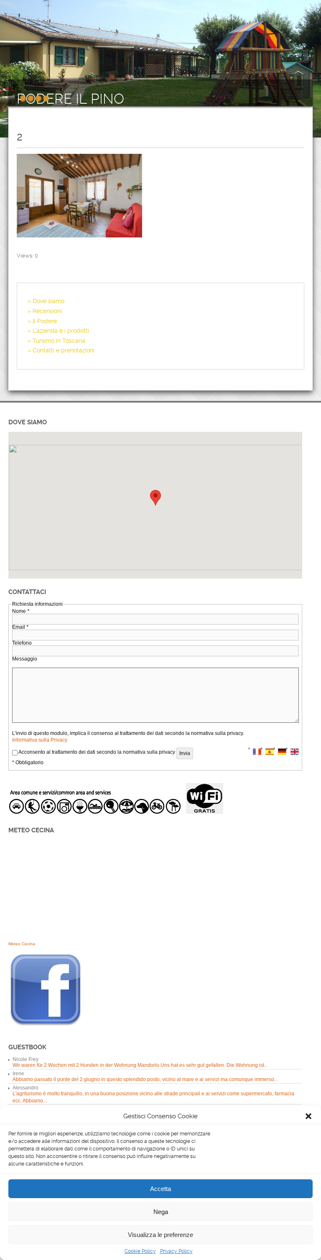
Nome (20, 611)
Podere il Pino (70, 99)
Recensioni (47, 311)
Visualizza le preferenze (160, 1234)
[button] (308, 1116)
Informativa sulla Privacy (39, 740)
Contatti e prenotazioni (63, 350)
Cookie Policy (140, 1251)
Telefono (22, 643)
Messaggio (24, 659)
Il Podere (45, 321)
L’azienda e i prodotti (61, 330)
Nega (160, 1211)
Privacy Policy (176, 1251)
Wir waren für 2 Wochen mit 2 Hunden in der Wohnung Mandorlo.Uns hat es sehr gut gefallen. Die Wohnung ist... (140, 1065)
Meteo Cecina (21, 943)
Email (20, 627)
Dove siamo (48, 301)
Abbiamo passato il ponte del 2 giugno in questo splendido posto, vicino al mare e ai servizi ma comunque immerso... (145, 1079)
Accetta (160, 1188)
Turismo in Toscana (59, 340)
